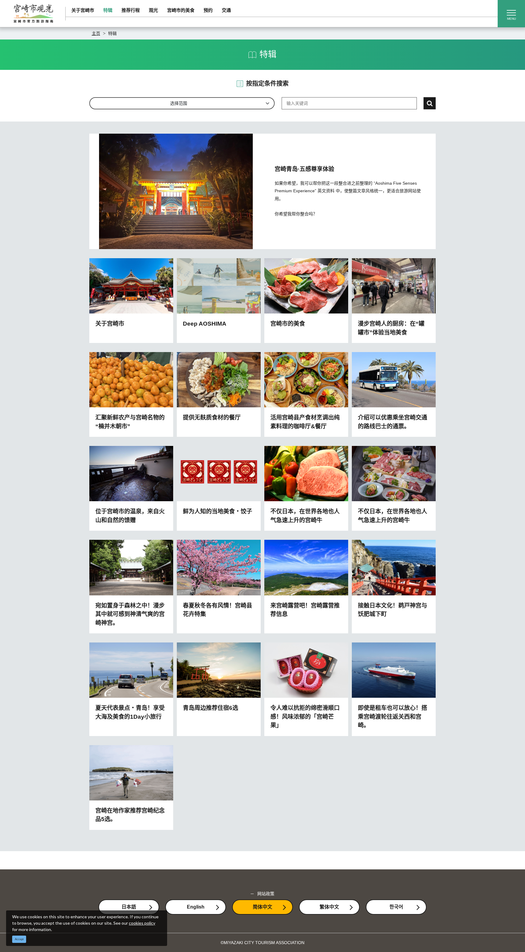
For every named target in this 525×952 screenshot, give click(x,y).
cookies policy (142, 923)
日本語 (129, 906)
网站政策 (265, 893)
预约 (208, 10)
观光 (153, 10)
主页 (96, 33)
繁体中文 (329, 906)
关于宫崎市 (82, 10)
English (195, 906)
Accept (19, 939)
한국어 (396, 906)
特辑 (107, 10)
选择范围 (178, 103)
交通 (226, 10)
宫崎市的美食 (180, 10)
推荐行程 (131, 10)
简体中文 (262, 906)
